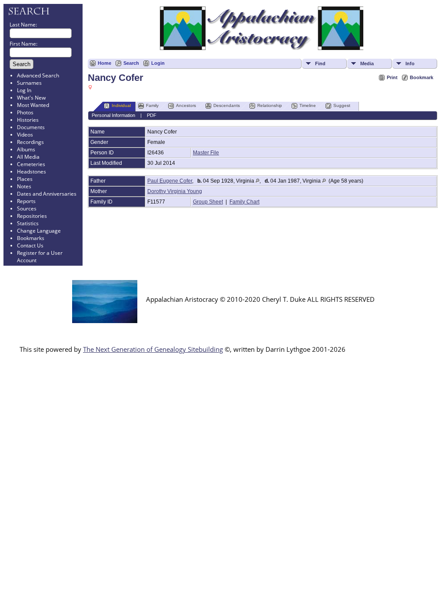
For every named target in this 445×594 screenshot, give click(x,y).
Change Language (39, 230)
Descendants (226, 105)
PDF (151, 115)
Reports (26, 201)
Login (158, 63)
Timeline (307, 105)
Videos (25, 134)
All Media (28, 156)
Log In (24, 90)
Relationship (269, 105)
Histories (28, 119)
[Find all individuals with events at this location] (257, 181)
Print (392, 77)
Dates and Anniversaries (46, 193)
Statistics (28, 223)
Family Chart (244, 202)
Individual (121, 105)
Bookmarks (30, 238)
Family (152, 105)
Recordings (30, 142)
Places (25, 179)
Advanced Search (38, 75)
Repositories (32, 216)
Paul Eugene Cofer (169, 181)
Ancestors (186, 105)
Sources (27, 208)
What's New (31, 97)
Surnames (29, 83)
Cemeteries (31, 164)
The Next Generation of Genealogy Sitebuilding (153, 349)
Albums (26, 149)
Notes (24, 186)
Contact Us (30, 245)
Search (131, 63)
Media (367, 63)
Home (104, 63)
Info (410, 63)
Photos (25, 112)
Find (320, 63)
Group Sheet (208, 202)
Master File (206, 153)
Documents (31, 127)
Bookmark (421, 77)
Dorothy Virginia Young (174, 191)
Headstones (31, 171)
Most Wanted (33, 105)
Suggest (341, 105)
